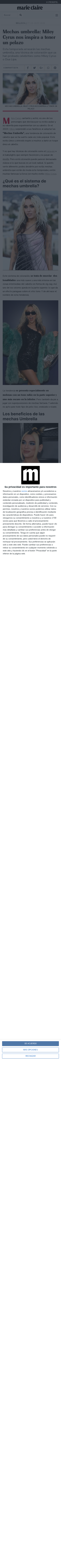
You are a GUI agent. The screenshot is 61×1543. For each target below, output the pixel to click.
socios (24, 491)
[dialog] (30, 1003)
